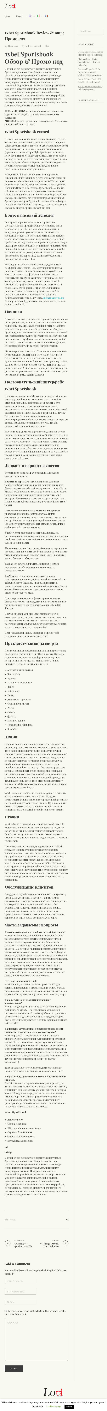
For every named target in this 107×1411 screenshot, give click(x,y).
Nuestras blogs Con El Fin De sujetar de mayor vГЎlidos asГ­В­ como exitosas (90, 72)
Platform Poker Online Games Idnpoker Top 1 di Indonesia (89, 62)
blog (47, 46)
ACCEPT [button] (69, 1407)
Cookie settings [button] (54, 1406)
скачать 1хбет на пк (53, 297)
